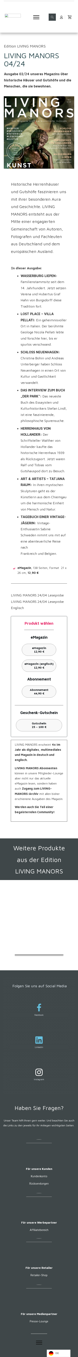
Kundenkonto (39, 1176)
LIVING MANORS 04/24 (31, 59)
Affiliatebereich (39, 1229)
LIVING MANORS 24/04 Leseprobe (37, 595)
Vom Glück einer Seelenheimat (36, 921)
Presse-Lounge (39, 1321)
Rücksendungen (39, 1183)
